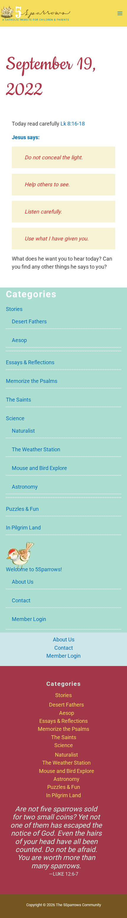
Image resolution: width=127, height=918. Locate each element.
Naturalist (23, 431)
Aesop (19, 340)
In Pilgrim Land (23, 527)
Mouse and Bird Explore (39, 468)
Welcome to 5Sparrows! (34, 569)
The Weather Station (36, 449)
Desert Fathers (29, 321)
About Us (22, 582)
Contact (21, 600)
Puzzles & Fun (22, 509)
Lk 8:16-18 (73, 124)
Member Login (29, 619)
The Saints (18, 400)
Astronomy (25, 487)
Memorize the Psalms (31, 381)
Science (15, 418)
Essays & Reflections (30, 362)
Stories (14, 309)
